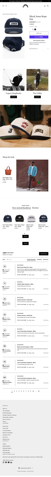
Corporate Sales (6, 452)
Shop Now (13, 96)
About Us (5, 408)
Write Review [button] (44, 253)
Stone (33, 29)
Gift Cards (5, 437)
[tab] (31, 260)
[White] (30, 30)
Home (4, 14)
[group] (10, 253)
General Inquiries (6, 446)
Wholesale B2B (6, 450)
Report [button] (30, 274)
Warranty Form (6, 439)
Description (33, 48)
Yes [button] (27, 274)
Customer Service (7, 430)
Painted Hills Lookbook (8, 417)
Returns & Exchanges (7, 432)
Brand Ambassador (7, 413)
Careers (4, 444)
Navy (35, 29)
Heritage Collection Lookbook (9, 415)
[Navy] (35, 30)
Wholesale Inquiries (7, 448)
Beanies (35, 208)
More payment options (39, 40)
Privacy (4, 421)
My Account (5, 426)
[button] (38, 22)
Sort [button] (4, 259)
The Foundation (6, 410)
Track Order (5, 428)
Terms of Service (6, 419)
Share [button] (33, 274)
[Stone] (33, 30)
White (30, 29)
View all (25, 236)
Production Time (6, 435)
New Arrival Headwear (21, 208)
